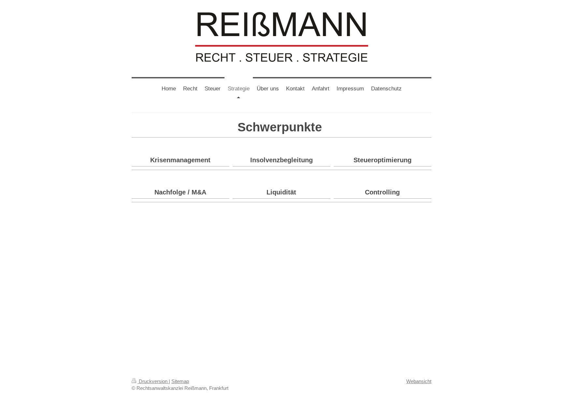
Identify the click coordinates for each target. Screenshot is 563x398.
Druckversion (153, 381)
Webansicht (418, 381)
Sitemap (180, 381)
